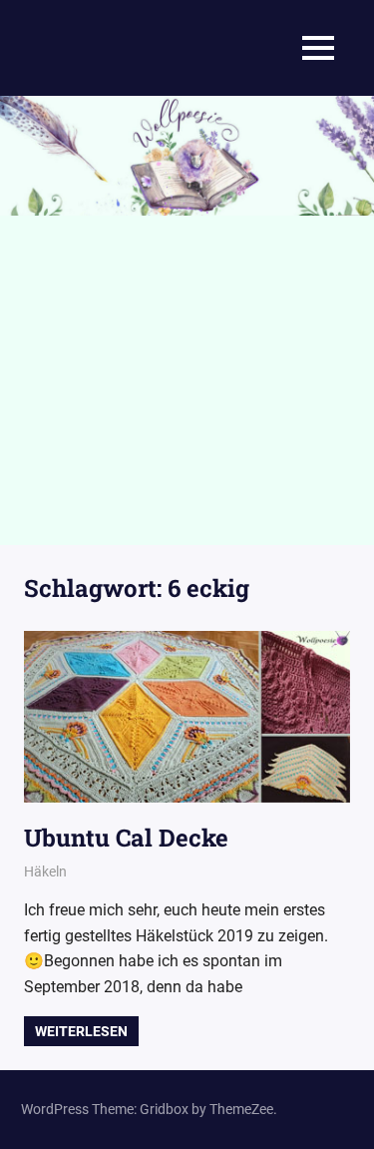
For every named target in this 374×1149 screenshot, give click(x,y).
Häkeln (45, 871)
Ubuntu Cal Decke (126, 838)
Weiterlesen (81, 1031)
